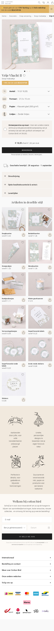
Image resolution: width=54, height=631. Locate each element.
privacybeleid (40, 542)
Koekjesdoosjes (8, 299)
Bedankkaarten (34, 233)
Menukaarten (33, 266)
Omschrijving (14, 176)
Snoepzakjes (7, 266)
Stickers (5, 398)
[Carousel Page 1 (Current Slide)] (24, 71)
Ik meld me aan (27, 537)
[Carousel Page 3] (29, 71)
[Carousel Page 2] (27, 71)
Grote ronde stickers (36, 364)
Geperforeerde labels (36, 331)
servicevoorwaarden (17, 544)
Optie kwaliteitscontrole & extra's (22, 185)
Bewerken (27, 150)
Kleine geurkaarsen (35, 299)
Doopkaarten (6, 233)
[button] (51, 9)
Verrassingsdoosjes (9, 331)
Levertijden (13, 193)
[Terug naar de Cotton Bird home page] (9, 3)
